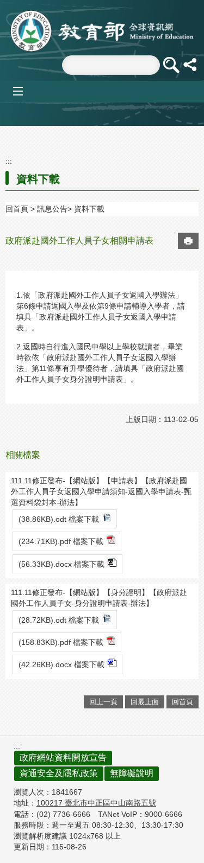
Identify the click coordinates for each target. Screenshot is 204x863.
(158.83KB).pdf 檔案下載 (60, 642)
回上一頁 (103, 702)
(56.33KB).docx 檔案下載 (61, 564)
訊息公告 (52, 208)
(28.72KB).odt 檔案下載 (58, 620)
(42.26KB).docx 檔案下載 (61, 664)
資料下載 (89, 208)
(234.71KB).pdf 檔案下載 (60, 541)
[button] (171, 65)
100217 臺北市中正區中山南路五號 (96, 802)
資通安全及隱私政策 (59, 773)
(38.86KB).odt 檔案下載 (58, 519)
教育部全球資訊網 (102, 30)
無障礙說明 (131, 773)
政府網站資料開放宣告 (63, 757)
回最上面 (145, 702)
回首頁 (16, 208)
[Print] (188, 241)
